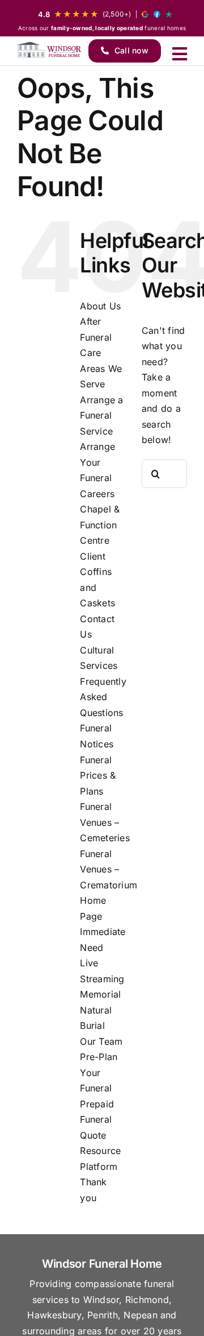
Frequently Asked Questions (103, 697)
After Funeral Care (96, 337)
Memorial (100, 994)
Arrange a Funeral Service (101, 415)
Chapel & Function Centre (100, 524)
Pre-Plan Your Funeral (98, 1072)
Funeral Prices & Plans (98, 775)
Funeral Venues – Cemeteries (104, 822)
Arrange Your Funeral (97, 462)
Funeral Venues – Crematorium (108, 869)
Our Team (101, 1041)
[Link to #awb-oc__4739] (179, 54)
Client (92, 556)
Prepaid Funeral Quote (97, 1119)
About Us (100, 306)
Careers (97, 493)
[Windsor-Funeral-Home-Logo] (49, 49)
